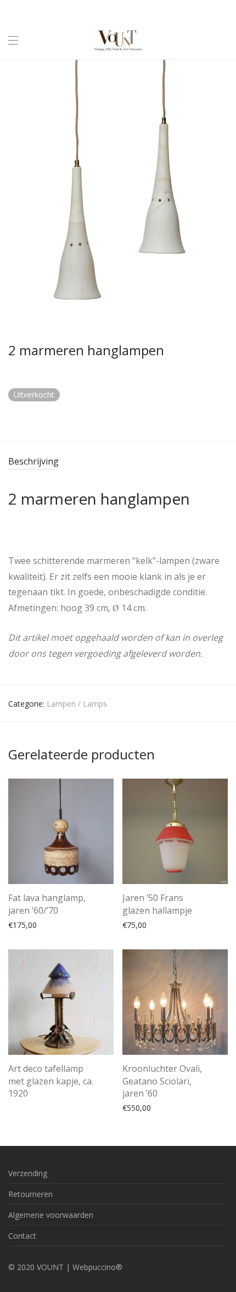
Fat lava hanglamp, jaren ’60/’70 (47, 904)
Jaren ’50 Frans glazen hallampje (157, 904)
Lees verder (23, 1094)
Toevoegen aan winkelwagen (54, 924)
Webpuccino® (97, 1267)
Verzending (27, 1173)
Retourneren (30, 1194)
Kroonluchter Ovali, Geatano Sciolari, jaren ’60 (162, 1080)
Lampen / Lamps (77, 703)
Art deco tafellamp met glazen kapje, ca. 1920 (50, 1080)
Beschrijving (33, 461)
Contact (22, 1236)
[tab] (118, 462)
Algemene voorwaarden (50, 1215)
